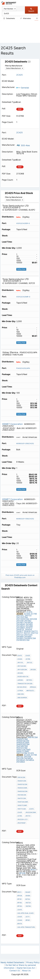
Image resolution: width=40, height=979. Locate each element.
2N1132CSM (22, 617)
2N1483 (20, 622)
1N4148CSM (22, 746)
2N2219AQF (21, 823)
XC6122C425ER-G (23, 223)
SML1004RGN (22, 697)
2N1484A (20, 624)
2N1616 (28, 629)
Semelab (24, 88)
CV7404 (20, 690)
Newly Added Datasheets (12, 962)
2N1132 (28, 615)
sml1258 (20, 694)
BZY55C (29, 680)
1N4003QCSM (22, 744)
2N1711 (34, 631)
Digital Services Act (26, 968)
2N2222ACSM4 (31, 812)
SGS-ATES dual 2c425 (25, 913)
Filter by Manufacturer (13, 66)
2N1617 (19, 631)
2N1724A (28, 635)
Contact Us (14, 970)
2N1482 (27, 621)
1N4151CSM (21, 748)
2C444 (27, 614)
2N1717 (19, 633)
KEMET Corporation (12, 424)
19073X (28, 902)
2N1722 (34, 633)
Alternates (26, 18)
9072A (27, 899)
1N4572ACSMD (23, 749)
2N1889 (20, 636)
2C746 (34, 614)
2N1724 (19, 635)
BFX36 (22, 873)
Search (31, 11)
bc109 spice (21, 687)
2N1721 (27, 633)
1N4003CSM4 (22, 742)
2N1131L (20, 615)
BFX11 (33, 870)
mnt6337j (30, 690)
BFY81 (19, 899)
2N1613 (28, 628)
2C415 (29, 612)
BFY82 (19, 902)
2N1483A (28, 622)
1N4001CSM (22, 739)
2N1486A (20, 628)
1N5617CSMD (22, 751)
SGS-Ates (25, 145)
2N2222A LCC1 (22, 819)
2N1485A (20, 626)
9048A (28, 895)
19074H (28, 906)
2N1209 (20, 621)
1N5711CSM (21, 753)
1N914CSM (32, 737)
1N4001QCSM (22, 741)
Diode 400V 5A (22, 676)
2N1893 (20, 638)
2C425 (27, 655)
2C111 (28, 916)
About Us (26, 970)
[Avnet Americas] (19, 437)
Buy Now (22, 269)
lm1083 (20, 680)
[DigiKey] (19, 217)
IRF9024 (33, 687)
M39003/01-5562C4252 (25, 519)
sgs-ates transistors (26, 927)
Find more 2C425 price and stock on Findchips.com (20, 576)
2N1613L (20, 629)
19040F (27, 892)
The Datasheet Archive (9, 3)
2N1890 (27, 636)
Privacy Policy (32, 962)
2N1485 (29, 624)
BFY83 (19, 906)
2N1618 (27, 631)
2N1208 (33, 619)
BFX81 (28, 920)
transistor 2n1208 (24, 683)
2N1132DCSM (22, 619)
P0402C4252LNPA (23, 368)
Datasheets (10, 18)
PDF (20, 109)
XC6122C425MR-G (23, 297)
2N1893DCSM (22, 640)
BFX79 (19, 923)
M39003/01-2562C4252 (25, 443)
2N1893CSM (30, 638)
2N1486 (29, 626)
